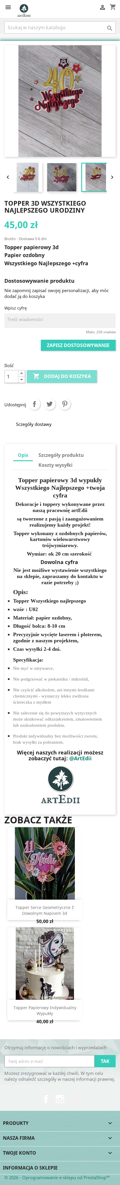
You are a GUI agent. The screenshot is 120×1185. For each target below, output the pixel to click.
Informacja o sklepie (30, 1168)
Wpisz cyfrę (15, 308)
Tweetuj (49, 404)
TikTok (74, 1099)
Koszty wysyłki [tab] (55, 465)
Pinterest (64, 404)
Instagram (60, 1099)
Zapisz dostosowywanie (78, 345)
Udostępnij (34, 404)
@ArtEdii (80, 758)
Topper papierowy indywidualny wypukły (44, 1010)
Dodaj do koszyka (62, 376)
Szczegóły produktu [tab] (61, 455)
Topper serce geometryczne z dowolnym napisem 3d (44, 910)
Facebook (46, 1099)
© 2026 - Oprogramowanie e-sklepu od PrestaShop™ (57, 1177)
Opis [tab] (23, 455)
